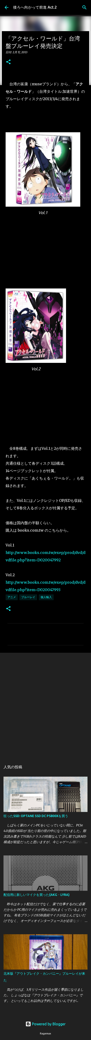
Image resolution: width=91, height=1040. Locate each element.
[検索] (84, 7)
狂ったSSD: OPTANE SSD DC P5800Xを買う (36, 816)
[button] (8, 62)
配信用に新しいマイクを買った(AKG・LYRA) (37, 895)
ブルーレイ (28, 597)
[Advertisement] (45, 705)
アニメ (11, 597)
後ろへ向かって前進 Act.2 (35, 7)
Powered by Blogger (48, 1024)
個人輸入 (46, 597)
